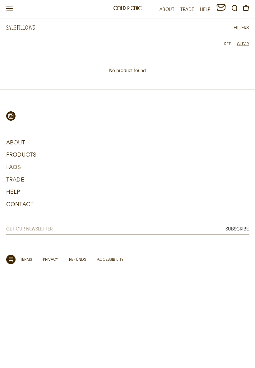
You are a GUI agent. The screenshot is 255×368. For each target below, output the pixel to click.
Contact (20, 204)
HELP (205, 9)
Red (227, 43)
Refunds (77, 259)
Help (13, 191)
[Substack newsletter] (11, 259)
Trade (15, 179)
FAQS (13, 167)
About (15, 142)
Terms (26, 259)
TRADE (187, 9)
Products (21, 154)
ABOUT (167, 9)
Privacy (50, 259)
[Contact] (221, 9)
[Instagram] (11, 116)
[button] (9, 8)
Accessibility (110, 259)
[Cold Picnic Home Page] (127, 9)
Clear (243, 43)
